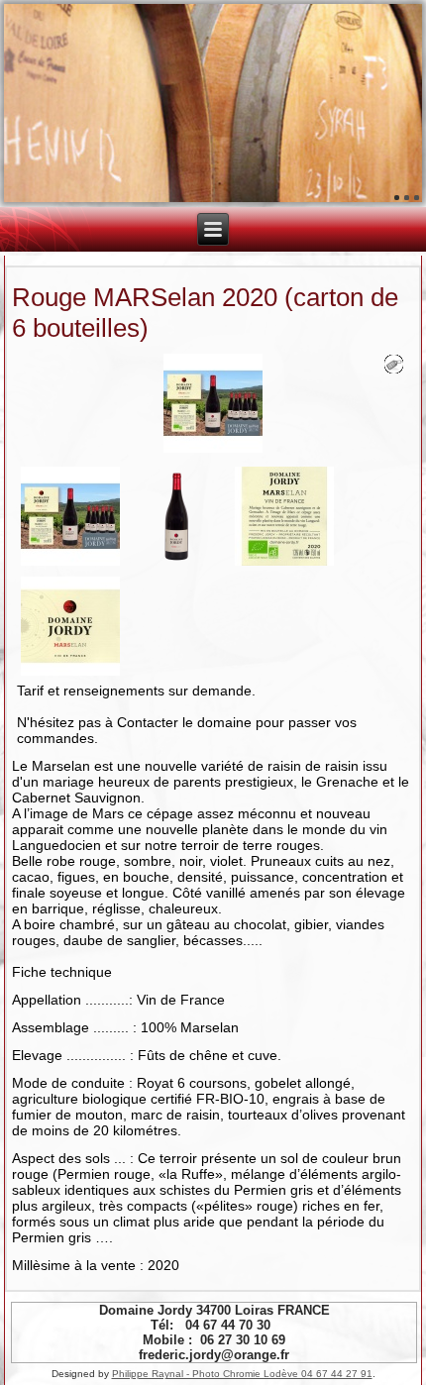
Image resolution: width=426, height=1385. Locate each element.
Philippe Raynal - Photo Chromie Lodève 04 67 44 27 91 (242, 1373)
